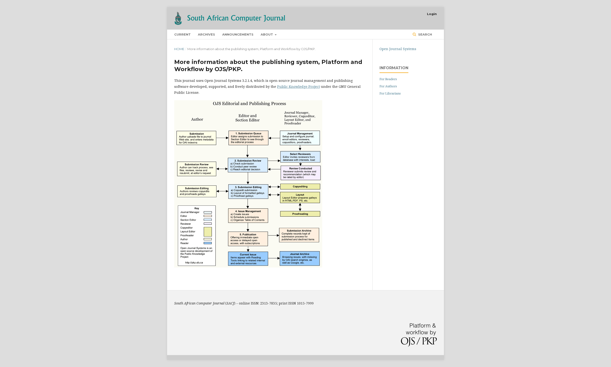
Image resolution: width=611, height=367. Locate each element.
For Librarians (390, 93)
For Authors (388, 86)
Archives (206, 34)
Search (424, 34)
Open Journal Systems (397, 49)
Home (179, 49)
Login (432, 14)
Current (182, 34)
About (267, 34)
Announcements (237, 34)
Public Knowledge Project (298, 86)
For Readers (388, 79)
